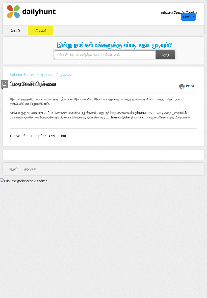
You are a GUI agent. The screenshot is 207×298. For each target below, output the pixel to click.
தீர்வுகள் (41, 30)
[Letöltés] (94, 146)
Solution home (22, 74)
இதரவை (47, 74)
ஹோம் (15, 30)
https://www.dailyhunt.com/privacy (137, 112)
